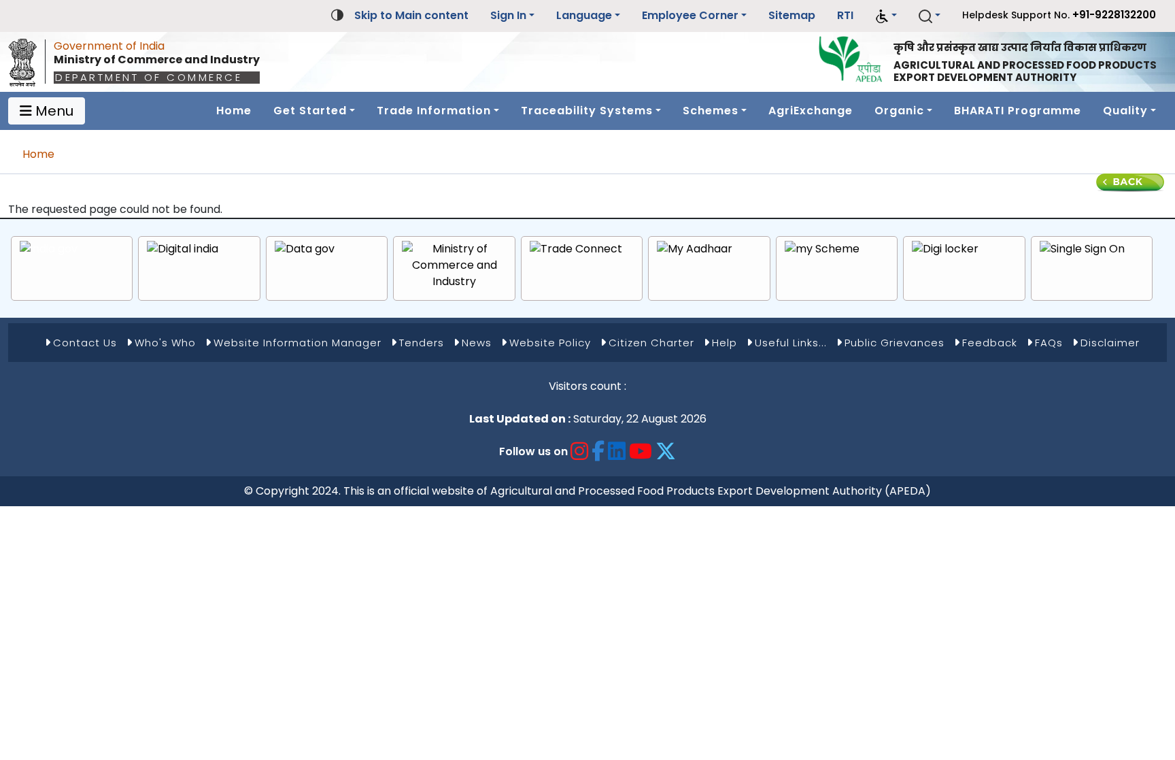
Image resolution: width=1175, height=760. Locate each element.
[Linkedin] (617, 451)
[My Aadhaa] (694, 249)
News (477, 342)
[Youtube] (641, 451)
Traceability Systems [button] (587, 110)
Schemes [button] (710, 110)
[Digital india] (182, 249)
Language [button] (584, 15)
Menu (52, 110)
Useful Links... (791, 342)
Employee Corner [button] (690, 15)
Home (234, 110)
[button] (886, 16)
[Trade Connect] (576, 249)
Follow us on (533, 451)
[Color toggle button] (337, 14)
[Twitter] (666, 451)
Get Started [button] (310, 110)
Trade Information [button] (434, 110)
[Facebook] (598, 451)
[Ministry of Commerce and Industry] (454, 265)
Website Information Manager (297, 342)
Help (724, 342)
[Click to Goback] (1130, 182)
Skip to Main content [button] (411, 15)
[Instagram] (580, 451)
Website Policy (550, 342)
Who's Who (165, 342)
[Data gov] (305, 249)
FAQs (1049, 342)
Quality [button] (1125, 110)
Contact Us (85, 342)
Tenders (421, 342)
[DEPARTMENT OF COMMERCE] (26, 59)
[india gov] (49, 249)
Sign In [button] (508, 15)
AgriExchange (810, 110)
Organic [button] (899, 110)
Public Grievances (894, 342)
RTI (845, 15)
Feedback (989, 342)
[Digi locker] (945, 249)
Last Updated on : (520, 419)
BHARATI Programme (1017, 110)
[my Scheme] (822, 249)
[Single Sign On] (1082, 249)
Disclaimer (1110, 342)
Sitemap (791, 15)
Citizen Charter (651, 342)
